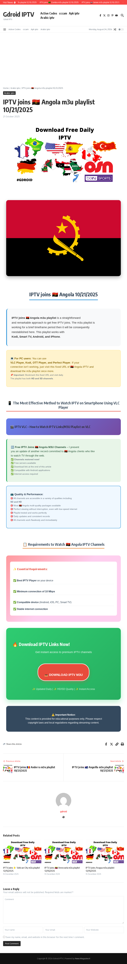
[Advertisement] (63, 55)
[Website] (63, 817)
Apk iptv (74, 13)
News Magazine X (82, 958)
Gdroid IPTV (18, 14)
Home (6, 88)
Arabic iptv (47, 17)
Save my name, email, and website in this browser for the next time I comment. (45, 937)
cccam (63, 13)
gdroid (63, 811)
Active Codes (48, 13)
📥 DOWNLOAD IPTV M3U (63, 674)
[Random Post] (115, 29)
